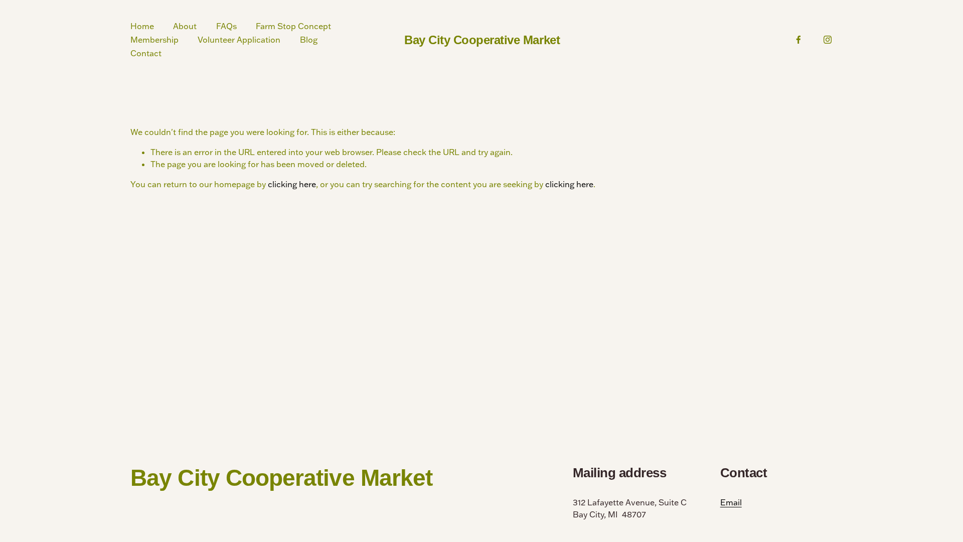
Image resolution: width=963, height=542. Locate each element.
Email (731, 502)
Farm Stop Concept (293, 26)
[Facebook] (798, 40)
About (185, 26)
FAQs (226, 26)
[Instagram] (828, 40)
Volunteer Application (239, 40)
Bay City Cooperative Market (482, 40)
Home (142, 26)
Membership (154, 40)
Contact (146, 53)
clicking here (292, 184)
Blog (308, 40)
